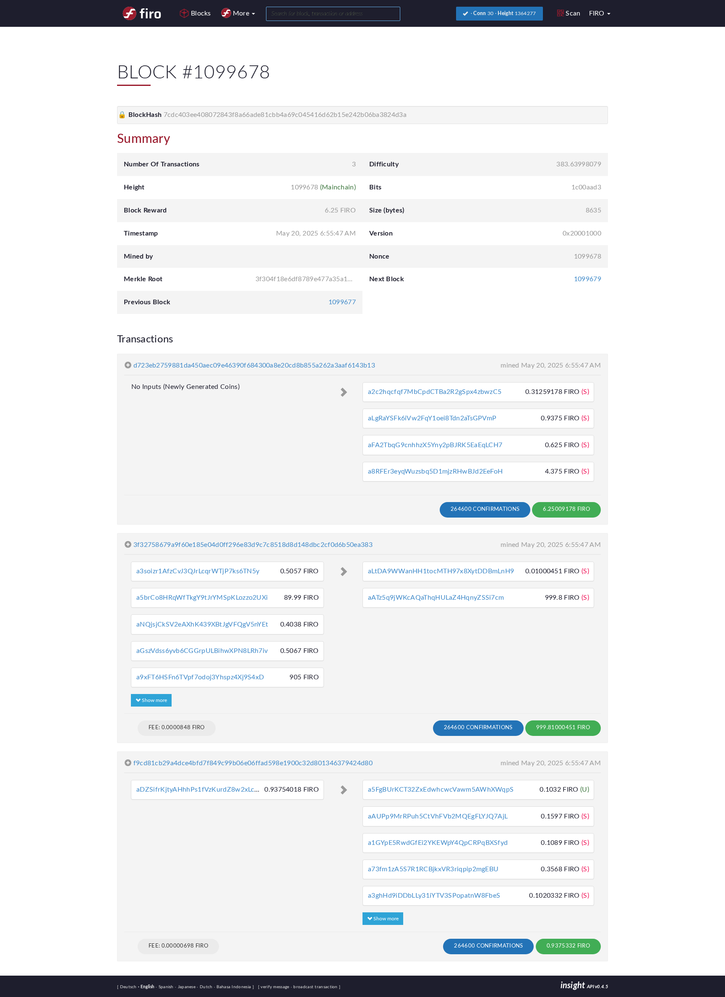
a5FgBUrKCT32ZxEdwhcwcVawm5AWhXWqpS (441, 789)
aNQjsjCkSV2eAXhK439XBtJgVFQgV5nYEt (202, 624)
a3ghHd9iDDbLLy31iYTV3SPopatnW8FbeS (434, 895)
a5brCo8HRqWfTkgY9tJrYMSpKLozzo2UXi (202, 597)
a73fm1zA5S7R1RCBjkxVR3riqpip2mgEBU (433, 869)
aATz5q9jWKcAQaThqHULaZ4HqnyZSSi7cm (436, 597)
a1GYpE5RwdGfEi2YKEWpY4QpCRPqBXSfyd (438, 842)
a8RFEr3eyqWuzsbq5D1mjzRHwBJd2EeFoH (435, 471)
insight (584, 985)
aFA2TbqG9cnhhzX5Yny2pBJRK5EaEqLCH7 (435, 445)
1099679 (587, 279)
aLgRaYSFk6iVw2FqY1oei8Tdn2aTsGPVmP (432, 418)
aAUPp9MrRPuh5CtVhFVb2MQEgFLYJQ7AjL (438, 816)
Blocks (201, 13)
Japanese (186, 987)
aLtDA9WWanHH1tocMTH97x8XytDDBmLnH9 (441, 571)
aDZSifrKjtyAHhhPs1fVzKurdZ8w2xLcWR (201, 789)
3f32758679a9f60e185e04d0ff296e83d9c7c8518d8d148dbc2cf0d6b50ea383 (253, 544)
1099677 (342, 302)
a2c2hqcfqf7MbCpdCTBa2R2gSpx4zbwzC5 (434, 391)
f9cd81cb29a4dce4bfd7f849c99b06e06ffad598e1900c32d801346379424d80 (253, 763)
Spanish (165, 987)
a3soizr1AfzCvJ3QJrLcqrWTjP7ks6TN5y (197, 571)
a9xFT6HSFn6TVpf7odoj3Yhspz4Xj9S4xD (200, 677)
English (147, 987)
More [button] (242, 13)
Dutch (205, 987)
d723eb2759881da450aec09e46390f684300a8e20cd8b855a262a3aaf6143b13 (254, 365)
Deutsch (129, 987)
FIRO (598, 13)
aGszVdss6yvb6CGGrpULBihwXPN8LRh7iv (202, 650)
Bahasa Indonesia (233, 987)
